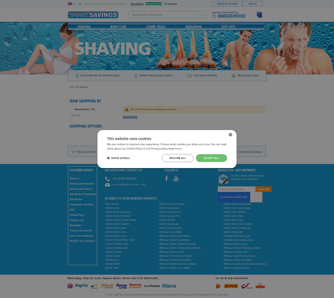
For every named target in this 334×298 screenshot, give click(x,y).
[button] (118, 158)
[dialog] (167, 149)
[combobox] (230, 134)
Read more (174, 148)
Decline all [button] (178, 158)
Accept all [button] (211, 158)
